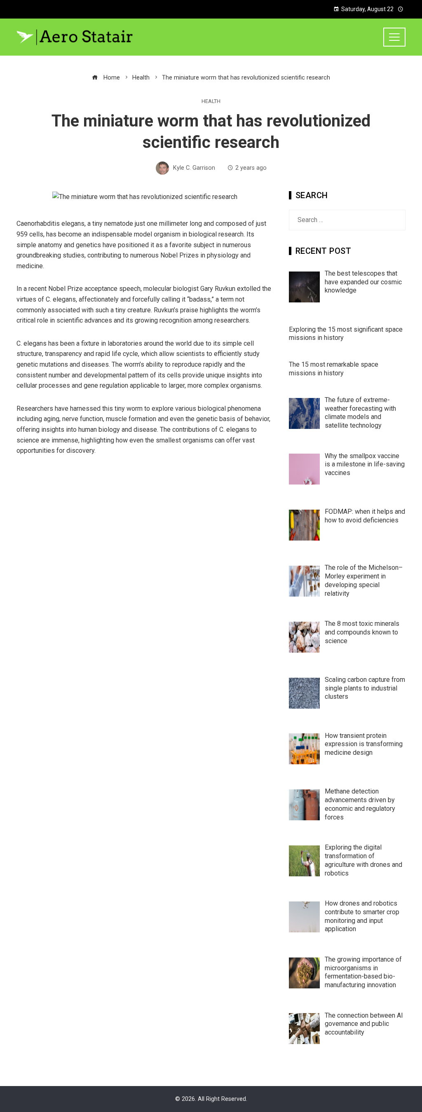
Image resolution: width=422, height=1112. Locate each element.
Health (211, 101)
